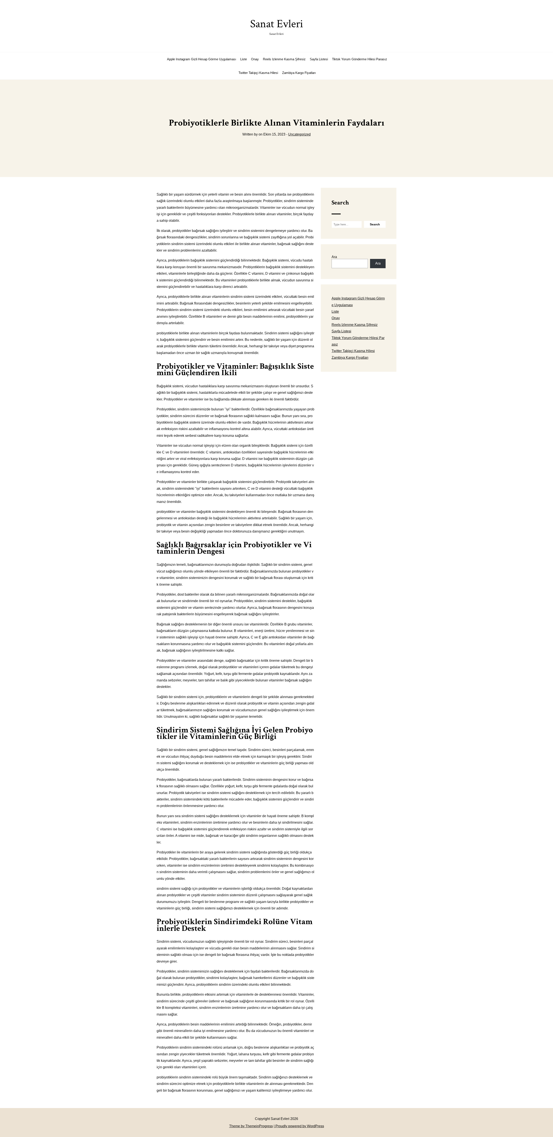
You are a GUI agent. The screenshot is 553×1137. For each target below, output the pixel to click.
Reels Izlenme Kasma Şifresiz (284, 59)
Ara (334, 257)
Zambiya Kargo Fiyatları (299, 73)
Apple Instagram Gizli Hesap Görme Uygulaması (201, 59)
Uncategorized (299, 134)
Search (340, 203)
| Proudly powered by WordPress (299, 1126)
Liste (243, 59)
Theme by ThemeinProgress (251, 1126)
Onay (255, 59)
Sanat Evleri (276, 26)
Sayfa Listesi (319, 59)
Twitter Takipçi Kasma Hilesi (258, 73)
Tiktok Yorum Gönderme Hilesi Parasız (359, 59)
